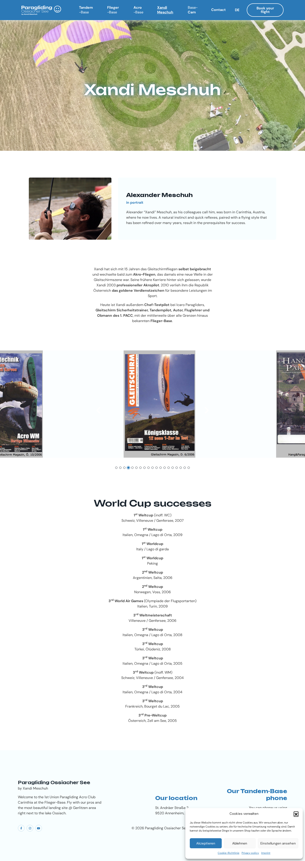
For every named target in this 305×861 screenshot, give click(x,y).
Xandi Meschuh (165, 10)
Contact (218, 9)
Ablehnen (239, 843)
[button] (296, 814)
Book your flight (265, 10)
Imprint (265, 853)
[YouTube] (38, 828)
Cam (193, 10)
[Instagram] (30, 828)
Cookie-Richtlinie (228, 853)
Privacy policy (250, 853)
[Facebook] (21, 828)
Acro (138, 10)
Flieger (113, 10)
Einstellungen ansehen (278, 843)
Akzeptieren (205, 843)
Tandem (86, 10)
